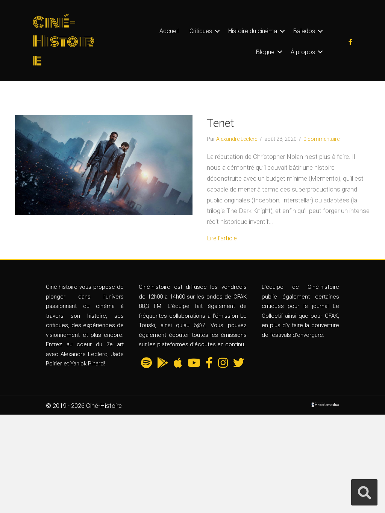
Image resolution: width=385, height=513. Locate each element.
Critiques (200, 31)
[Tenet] (103, 164)
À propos (303, 52)
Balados (304, 31)
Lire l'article (222, 238)
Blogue (265, 52)
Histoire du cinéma (252, 31)
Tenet (220, 123)
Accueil (169, 31)
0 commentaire (321, 139)
